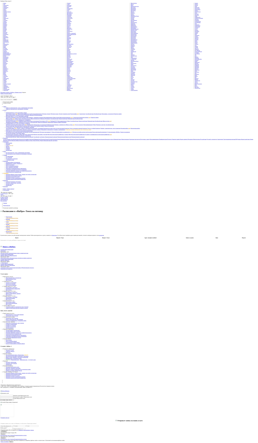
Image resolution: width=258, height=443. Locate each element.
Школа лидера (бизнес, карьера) (13, 293)
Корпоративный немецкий (51, 137)
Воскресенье (9, 150)
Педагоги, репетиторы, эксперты (13, 183)
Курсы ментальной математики (99, 132)
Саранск (196, 3)
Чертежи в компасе (36, 129)
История (50, 139)
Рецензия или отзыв (48, 128)
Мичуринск (133, 10)
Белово (4, 31)
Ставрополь (197, 24)
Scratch (57, 117)
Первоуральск (133, 63)
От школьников (9, 156)
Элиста (196, 81)
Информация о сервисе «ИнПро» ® (14, 163)
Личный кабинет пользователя (13, 162)
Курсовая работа (125, 128)
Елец (68, 10)
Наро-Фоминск (134, 20)
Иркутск (68, 24)
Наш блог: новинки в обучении (13, 368)
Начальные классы (109, 139)
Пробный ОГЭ (53, 121)
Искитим (69, 25)
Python (54, 117)
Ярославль (197, 87)
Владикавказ (5, 58)
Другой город (197, 88)
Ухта (196, 55)
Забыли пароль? (10, 188)
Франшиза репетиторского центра (14, 175)
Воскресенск (5, 68)
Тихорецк (197, 37)
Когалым (69, 51)
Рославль (132, 79)
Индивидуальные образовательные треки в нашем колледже (14, 253)
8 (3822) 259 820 (4, 197)
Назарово (133, 17)
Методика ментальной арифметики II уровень (79, 134)
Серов (196, 12)
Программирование (47, 117)
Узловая (196, 47)
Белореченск (5, 34)
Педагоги (5, 138)
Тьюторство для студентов (12, 315)
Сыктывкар (197, 31)
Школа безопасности (10, 115)
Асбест (4, 19)
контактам (101, 235)
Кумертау (69, 70)
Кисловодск (69, 46)
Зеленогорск (69, 17)
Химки (196, 61)
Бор (4, 43)
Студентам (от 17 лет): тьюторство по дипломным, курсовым (20, 127)
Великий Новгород (7, 53)
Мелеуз (132, 4)
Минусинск (133, 7)
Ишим (68, 26)
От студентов (9, 157)
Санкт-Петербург (134, 90)
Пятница (8, 147)
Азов (4, 4)
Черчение (5, 140)
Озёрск (132, 50)
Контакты (5, 186)
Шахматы (32, 115)
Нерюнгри (133, 23)
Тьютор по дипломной (11, 282)
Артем (4, 17)
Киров (68, 43)
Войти (4, 188)
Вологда (4, 64)
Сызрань (196, 30)
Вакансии (5, 180)
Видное (4, 55)
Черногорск (197, 69)
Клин (68, 48)
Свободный (197, 7)
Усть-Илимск (197, 53)
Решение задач (9, 129)
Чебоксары (197, 64)
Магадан (68, 87)
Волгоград (5, 60)
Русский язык (203, 139)
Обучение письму (55, 113)
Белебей (4, 30)
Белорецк (5, 33)
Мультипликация (38, 115)
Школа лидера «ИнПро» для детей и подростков (17, 357)
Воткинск (5, 69)
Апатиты (5, 12)
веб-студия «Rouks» (11, 389)
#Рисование (12, 265)
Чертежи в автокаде (27, 129)
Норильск (133, 45)
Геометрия (31, 139)
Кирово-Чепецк (70, 44)
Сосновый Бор (197, 22)
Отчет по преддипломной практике (61, 128)
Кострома (69, 56)
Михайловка (133, 8)
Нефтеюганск (133, 25)
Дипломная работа (11, 128)
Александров (5, 5)
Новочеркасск (133, 40)
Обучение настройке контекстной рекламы (82, 132)
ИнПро (2, 93)
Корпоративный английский (26, 137)
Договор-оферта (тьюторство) (13, 330)
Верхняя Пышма (6, 54)
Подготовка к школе (12, 113)
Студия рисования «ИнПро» (113, 132)
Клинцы (68, 49)
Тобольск (196, 38)
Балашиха (5, 24)
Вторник (8, 144)
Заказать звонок (4, 198)
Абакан (4, 3)
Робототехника (196, 139)
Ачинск (4, 21)
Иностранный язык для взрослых (13, 277)
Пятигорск (133, 74)
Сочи (196, 23)
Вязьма (4, 74)
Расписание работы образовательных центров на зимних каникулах (16, 258)
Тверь (196, 34)
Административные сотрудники (13, 181)
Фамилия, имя (16, 395)
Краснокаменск (70, 61)
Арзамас (5, 13)
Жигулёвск (69, 13)
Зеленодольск (69, 18)
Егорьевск (69, 6)
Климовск (69, 47)
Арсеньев (5, 16)
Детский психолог (20, 115)
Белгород (5, 29)
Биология (21, 139)
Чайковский (197, 62)
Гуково (4, 82)
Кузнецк (68, 69)
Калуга (68, 32)
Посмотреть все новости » (7, 269)
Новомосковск (134, 34)
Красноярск (69, 65)
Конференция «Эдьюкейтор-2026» (14, 358)
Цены (4, 151)
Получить (3, 434)
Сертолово (197, 15)
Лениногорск (69, 77)
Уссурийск (197, 52)
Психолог (169, 139)
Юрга (196, 84)
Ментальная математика (66, 117)
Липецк (68, 80)
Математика (82, 139)
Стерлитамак (197, 26)
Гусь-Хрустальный (7, 83)
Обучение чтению (46, 113)
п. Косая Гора (133, 59)
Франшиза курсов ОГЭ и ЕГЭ (13, 176)
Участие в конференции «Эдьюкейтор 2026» (16, 320)
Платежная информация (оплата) (13, 337)
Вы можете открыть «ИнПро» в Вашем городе (11, 92)
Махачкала (69, 90)
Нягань (132, 47)
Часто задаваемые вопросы (12, 166)
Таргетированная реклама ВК (230, 139)
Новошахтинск (134, 41)
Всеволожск (5, 70)
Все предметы (54, 140)
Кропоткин (69, 66)
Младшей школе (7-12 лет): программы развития (17, 116)
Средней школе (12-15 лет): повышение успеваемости (18, 120)
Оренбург (133, 54)
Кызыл (68, 75)
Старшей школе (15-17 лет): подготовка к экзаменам (18, 123)
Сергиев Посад (198, 11)
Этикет (34, 140)
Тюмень (196, 46)
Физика (239, 139)
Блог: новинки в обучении (12, 167)
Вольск (4, 65)
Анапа (4, 9)
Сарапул (196, 4)
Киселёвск (69, 45)
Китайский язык (97, 113)
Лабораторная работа (18, 129)
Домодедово (5, 90)
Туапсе (196, 43)
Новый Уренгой (134, 43)
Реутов (132, 77)
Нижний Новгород (134, 29)
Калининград (69, 31)
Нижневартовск (134, 26)
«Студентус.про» (32, 359)
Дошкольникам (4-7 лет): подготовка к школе (16, 112)
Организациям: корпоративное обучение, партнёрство (18, 135)
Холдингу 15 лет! (10, 350)
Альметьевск (5, 7)
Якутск (196, 86)
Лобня (68, 82)
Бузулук (4, 50)
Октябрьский (133, 51)
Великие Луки (6, 52)
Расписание (6, 141)
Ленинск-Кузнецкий (71, 78)
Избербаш (69, 23)
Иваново (69, 20)
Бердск (4, 35)
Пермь (132, 64)
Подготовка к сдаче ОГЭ (11, 292)
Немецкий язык (71, 118)
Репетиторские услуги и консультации (15, 314)
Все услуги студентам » (11, 285)
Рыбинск (132, 83)
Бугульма (5, 48)
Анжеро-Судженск (7, 11)
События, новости (10, 351)
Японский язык (47, 140)
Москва (132, 11)
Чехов (196, 70)
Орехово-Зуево (134, 55)
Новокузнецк (133, 32)
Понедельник (9, 143)
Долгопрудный (6, 89)
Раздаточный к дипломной (37, 128)
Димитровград (6, 87)
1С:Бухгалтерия (7, 139)
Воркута (5, 66)
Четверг (8, 146)
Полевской (133, 67)
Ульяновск (197, 49)
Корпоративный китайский (78, 137)
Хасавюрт (197, 60)
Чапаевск (196, 63)
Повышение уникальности (47, 129)
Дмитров (5, 88)
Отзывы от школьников (11, 324)
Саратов (196, 5)
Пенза (132, 62)
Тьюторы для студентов (11, 363)
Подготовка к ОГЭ (44, 121)
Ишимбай (69, 27)
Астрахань (5, 20)
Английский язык (89, 113)
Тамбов (196, 33)
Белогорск (5, 32)
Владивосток (5, 56)
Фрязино (196, 56)
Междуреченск (134, 3)
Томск (196, 40)
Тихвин (196, 36)
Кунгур (68, 72)
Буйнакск (5, 51)
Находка (132, 21)
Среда (9, 145)
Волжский (5, 63)
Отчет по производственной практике (78, 128)
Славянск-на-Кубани (199, 18)
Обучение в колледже (12, 121)
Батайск (4, 27)
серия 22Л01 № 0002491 (26, 385)
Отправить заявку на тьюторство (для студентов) (17, 306)
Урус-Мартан (197, 50)
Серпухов (196, 13)
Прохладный (133, 69)
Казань (68, 30)
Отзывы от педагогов (11, 326)
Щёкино (196, 79)
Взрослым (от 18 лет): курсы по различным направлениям (19, 130)
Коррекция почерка (85, 117)
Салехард (133, 87)
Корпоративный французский (65, 137)
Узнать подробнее (5, 441)
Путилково (133, 72)
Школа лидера (10, 118)
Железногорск (70, 12)
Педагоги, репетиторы (11, 362)
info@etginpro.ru (4, 199)
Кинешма (69, 40)
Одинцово (133, 49)
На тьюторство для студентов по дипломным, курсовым (19, 153)
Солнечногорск (198, 21)
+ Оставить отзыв (10, 160)
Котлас (68, 58)
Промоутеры (9, 185)
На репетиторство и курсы (20, 435)
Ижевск (68, 22)
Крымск (68, 67)
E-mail (14, 398)
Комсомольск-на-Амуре (72, 53)
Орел (132, 53)
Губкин (4, 80)
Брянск (4, 47)
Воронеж (5, 67)
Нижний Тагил (134, 30)
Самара (132, 89)
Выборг (4, 72)
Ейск (68, 7)
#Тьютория (3, 250)
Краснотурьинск (70, 63)
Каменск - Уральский (71, 33)
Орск (132, 56)
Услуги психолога (79, 124)
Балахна (4, 23)
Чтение (9, 140)
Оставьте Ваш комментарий (7, 249)
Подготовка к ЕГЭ (21, 124)
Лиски (68, 81)
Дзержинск (5, 86)
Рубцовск (133, 82)
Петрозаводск (133, 65)
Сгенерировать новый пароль (13, 342)
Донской (69, 3)
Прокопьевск (133, 68)
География (26, 139)
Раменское (133, 75)
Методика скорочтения (28, 134)
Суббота (8, 149)
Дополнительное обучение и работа (14, 134)
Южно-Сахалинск (198, 83)
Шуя (195, 77)
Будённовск (5, 49)
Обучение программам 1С (46, 132)
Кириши (68, 41)
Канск (68, 36)
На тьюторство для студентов (7, 435)
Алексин (5, 6)
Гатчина (5, 75)
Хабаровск (197, 58)
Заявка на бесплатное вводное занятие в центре (17, 308)
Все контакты (6, 104)
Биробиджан (5, 39)
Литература (72, 139)
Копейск (68, 54)
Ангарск (5, 10)
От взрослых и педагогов (12, 158)
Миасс (132, 5)
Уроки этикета (18, 118)
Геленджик (5, 76)
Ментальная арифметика (23, 113)
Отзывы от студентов (11, 325)
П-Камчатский (134, 58)
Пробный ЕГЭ (30, 124)
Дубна (68, 4)
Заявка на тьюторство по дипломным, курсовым (17, 109)
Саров (196, 6)
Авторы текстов (9, 184)
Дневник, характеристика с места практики (110, 128)
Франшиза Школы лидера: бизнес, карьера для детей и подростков (21, 174)
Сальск (132, 88)
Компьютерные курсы (11, 279)
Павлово (132, 60)
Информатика (37, 139)
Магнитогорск (70, 88)
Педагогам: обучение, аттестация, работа (15, 133)
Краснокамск (69, 62)
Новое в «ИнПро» (9, 247)
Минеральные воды (135, 6)
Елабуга (68, 9)
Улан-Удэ (196, 48)
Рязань (132, 84)
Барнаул (4, 26)
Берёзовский (5, 37)
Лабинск (69, 76)
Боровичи (5, 45)
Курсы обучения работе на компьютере (62, 132)
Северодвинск (197, 9)
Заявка (4, 106)
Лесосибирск (69, 79)
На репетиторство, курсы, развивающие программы (18, 152)
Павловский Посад (134, 61)
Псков (132, 70)
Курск (68, 74)
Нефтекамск (133, 24)
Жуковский (69, 15)
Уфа (195, 54)
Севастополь (197, 8)
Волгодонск (5, 61)
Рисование (26, 115)
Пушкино (133, 73)
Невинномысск (134, 22)
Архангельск (5, 18)
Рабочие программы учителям (40, 134)
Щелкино (196, 78)
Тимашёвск (197, 35)
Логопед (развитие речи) (64, 113)
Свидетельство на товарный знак (13, 172)
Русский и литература (212, 139)
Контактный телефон (18, 397)
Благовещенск (6, 41)
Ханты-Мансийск (198, 59)
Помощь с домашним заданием (36, 117)
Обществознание (125, 139)
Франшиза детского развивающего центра (15, 178)
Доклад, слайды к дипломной (24, 128)
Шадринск (197, 74)
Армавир (5, 15)
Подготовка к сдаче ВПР (11, 297)
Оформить (3, 437)
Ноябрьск (133, 46)
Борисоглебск (6, 44)
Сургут (196, 29)
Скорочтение (82, 113)
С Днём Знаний (4, 262)
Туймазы (196, 44)
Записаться (54, 235)
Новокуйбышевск (134, 33)
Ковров (68, 50)
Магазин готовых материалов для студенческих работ (18, 369)
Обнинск (132, 48)
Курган (68, 73)
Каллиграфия (75, 113)
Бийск (4, 38)
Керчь (68, 39)
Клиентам (5, 161)
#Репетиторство (13, 255)
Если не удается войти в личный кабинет (15, 343)
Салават (132, 86)
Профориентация (10, 122)
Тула (195, 45)
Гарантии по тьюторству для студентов (15, 323)
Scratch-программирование (35, 113)
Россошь (132, 80)
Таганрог (196, 32)
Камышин (69, 35)
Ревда (132, 76)
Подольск (133, 66)
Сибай (196, 16)
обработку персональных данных (26, 430)
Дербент (5, 84)
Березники (5, 36)
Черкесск (196, 68)
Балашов (5, 25)
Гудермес (5, 81)
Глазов (4, 77)
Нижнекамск (133, 27)
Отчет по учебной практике (93, 128)
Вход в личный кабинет (11, 341)
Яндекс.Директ (40, 140)
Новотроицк (133, 37)
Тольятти (196, 39)
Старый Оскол (197, 25)
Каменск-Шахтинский (71, 34)
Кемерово (69, 38)
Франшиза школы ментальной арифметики (16, 179)
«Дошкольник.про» (14, 359)
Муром (132, 13)
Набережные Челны (135, 16)
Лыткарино (69, 84)
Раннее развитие (184, 139)
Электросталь (197, 80)
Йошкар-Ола (69, 29)
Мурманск (133, 12)
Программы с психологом (108, 113)
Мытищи (132, 15)
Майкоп (68, 89)
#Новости (7, 255)
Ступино (196, 27)
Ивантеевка (69, 21)
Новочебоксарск (134, 39)
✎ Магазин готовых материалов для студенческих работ (78, 129)
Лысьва (68, 83)
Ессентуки (69, 11)
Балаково (5, 22)
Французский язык (63, 118)
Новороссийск (134, 35)
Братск (4, 46)
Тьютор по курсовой (10, 283)
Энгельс (196, 82)
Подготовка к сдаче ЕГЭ (11, 287)
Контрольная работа (135, 128)
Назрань (132, 18)
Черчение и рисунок (100, 124)
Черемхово (197, 66)
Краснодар (69, 60)
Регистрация (6, 190)
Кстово (68, 68)
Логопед (77, 139)
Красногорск (69, 59)
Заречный (69, 16)
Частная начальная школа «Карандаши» (15, 355)
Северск (196, 10)
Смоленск (197, 19)
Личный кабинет (8, 93)
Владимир (5, 59)
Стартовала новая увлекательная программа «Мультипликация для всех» (17, 267)
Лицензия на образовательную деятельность (16, 168)
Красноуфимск (70, 64)
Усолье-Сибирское (198, 51)
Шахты (196, 76)
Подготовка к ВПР (24, 117)
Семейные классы (22, 121)
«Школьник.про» (24, 359)
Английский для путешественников (14, 132)
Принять (11, 441)
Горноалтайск (6, 78)
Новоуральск (133, 38)
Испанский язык (44, 139)
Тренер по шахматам (42, 122)
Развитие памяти (118, 113)
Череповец (197, 67)
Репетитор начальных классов (13, 117)
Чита (196, 73)
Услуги (4, 110)
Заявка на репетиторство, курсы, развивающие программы (19, 107)
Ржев (132, 78)
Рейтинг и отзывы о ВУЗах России (14, 370)
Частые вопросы (9, 327)
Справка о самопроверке (59, 129)
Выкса (4, 73)
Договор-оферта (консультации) (13, 331)
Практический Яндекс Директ (13, 137)
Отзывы (5, 155)
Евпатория (69, 5)
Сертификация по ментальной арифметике (101, 134)
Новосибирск (133, 36)
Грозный (5, 79)
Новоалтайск (133, 31)
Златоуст (68, 19)
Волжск (4, 62)
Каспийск (69, 37)
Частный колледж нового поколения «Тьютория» (17, 356)
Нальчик (132, 19)
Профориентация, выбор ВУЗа (13, 288)
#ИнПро (2, 255)
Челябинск (197, 65)
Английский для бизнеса (39, 137)
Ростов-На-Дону (134, 81)
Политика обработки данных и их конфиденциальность (19, 170)
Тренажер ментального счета (12, 367)
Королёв (68, 55)
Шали (196, 75)
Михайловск (133, 9)
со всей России (4, 193)
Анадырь (5, 8)
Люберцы (69, 86)
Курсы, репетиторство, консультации (14, 319)
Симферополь (197, 17)
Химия (251, 139)
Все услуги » (9, 280)
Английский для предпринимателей (31, 132)
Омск (132, 52)
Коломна (69, 52)
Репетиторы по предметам (33, 121)
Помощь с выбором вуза (19, 122)
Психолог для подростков (31, 122)
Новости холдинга (10, 164)
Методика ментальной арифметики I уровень (58, 134)
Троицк (196, 41)
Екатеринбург (70, 8)
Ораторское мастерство (134, 139)
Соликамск (197, 20)
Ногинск (132, 44)
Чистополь (197, 72)
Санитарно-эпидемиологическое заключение (16, 169)
